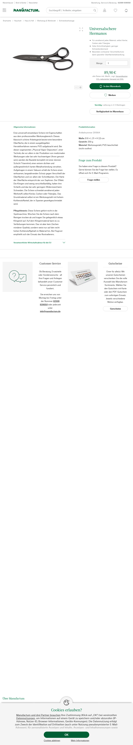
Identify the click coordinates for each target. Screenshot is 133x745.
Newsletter (33, 3)
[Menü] (4, 10)
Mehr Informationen (80, 740)
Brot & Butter (21, 3)
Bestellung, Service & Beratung (111, 3)
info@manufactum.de (50, 311)
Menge (99, 63)
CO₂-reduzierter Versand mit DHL (110, 79)
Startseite (7, 21)
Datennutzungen (25, 718)
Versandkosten (122, 76)
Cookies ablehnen (52, 740)
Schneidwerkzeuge (66, 21)
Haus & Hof (29, 21)
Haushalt (17, 21)
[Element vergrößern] (80, 87)
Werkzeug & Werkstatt (46, 21)
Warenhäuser (8, 3)
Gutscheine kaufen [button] (115, 309)
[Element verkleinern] (76, 87)
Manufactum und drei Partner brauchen (38, 715)
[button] (81, 29)
